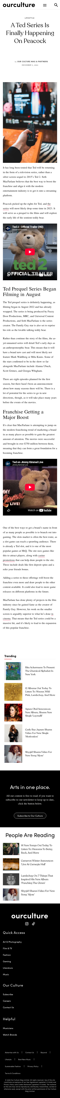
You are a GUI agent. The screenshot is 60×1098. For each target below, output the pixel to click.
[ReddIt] (34, 55)
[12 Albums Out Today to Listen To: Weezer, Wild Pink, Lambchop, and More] (13, 692)
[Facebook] (21, 55)
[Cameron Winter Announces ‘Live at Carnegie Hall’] (11, 864)
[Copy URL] (41, 55)
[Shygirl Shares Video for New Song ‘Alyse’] (13, 754)
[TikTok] (33, 924)
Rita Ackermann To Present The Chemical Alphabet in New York (40, 671)
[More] (48, 55)
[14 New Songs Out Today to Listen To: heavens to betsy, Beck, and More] (11, 849)
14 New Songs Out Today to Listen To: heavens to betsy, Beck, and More (37, 849)
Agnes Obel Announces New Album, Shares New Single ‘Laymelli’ (38, 712)
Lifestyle (30, 18)
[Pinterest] (28, 55)
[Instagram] (27, 924)
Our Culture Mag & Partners (32, 61)
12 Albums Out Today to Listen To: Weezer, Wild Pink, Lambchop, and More (40, 692)
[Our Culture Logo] (19, 4)
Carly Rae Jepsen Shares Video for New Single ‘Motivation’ (38, 733)
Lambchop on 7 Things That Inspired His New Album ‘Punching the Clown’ (37, 879)
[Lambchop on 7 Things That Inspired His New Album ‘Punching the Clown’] (11, 879)
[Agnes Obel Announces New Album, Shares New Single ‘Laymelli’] (13, 712)
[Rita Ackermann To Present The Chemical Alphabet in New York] (13, 671)
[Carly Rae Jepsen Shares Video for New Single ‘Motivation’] (13, 733)
